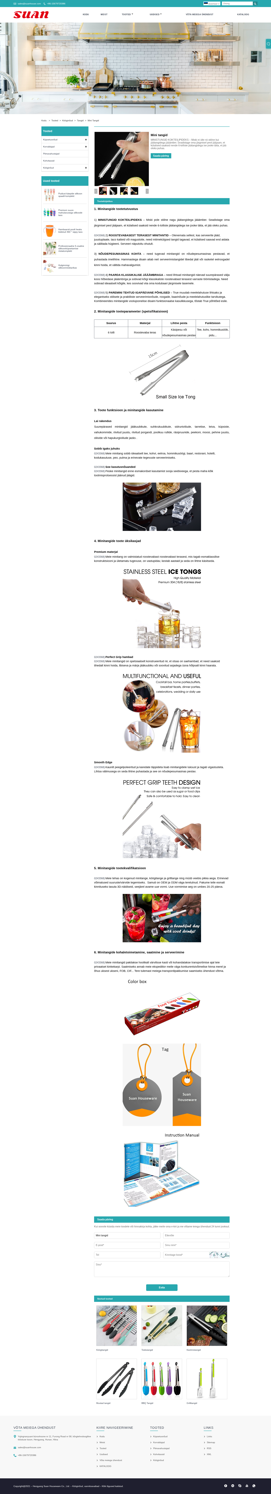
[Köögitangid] (119, 1324)
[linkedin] (233, 1486)
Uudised (154, 14)
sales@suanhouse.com (29, 3)
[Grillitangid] (209, 1377)
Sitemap (211, 1442)
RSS (209, 1448)
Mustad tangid (103, 1403)
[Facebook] (225, 1486)
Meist (104, 14)
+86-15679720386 (56, 3)
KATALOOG (243, 14)
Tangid (80, 120)
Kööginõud (67, 120)
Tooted (126, 14)
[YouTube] (247, 1486)
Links (209, 1436)
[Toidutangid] (164, 1324)
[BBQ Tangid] (164, 1377)
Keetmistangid (194, 1350)
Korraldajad (49, 146)
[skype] (240, 1486)
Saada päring (161, 155)
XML (209, 1454)
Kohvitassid (48, 160)
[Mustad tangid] (119, 1377)
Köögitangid (102, 1350)
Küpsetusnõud (50, 139)
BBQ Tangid (147, 1403)
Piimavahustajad (51, 153)
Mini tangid (93, 120)
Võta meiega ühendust (199, 14)
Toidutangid (147, 1350)
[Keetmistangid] (209, 1324)
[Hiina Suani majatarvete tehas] (31, 14)
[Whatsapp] (254, 1486)
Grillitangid (192, 1403)
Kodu (86, 14)
